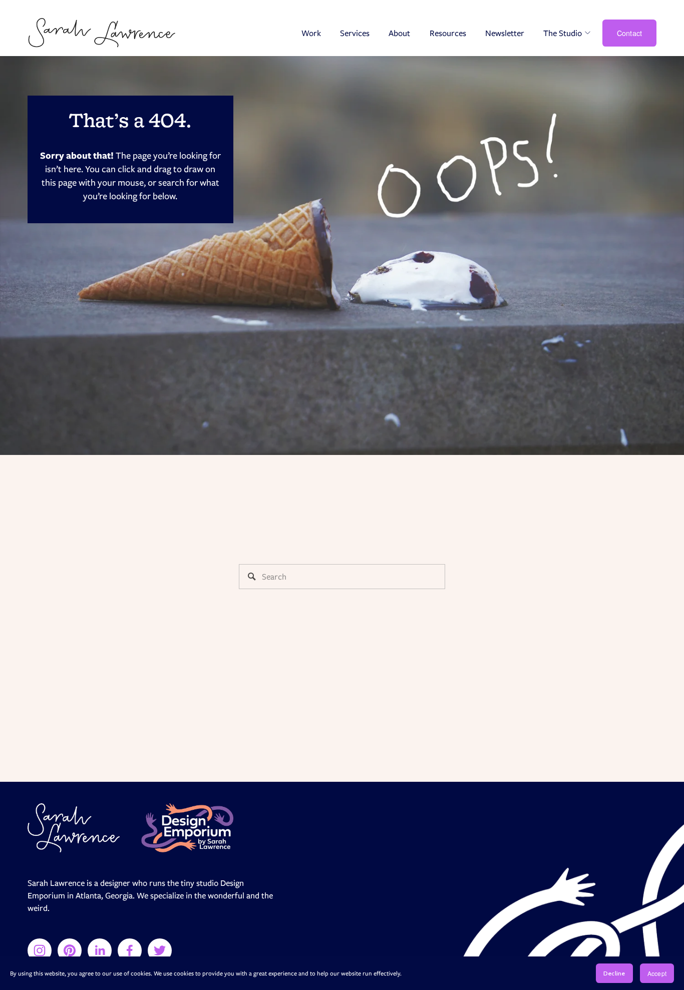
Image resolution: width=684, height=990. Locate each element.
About (399, 33)
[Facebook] (130, 950)
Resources (448, 33)
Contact (629, 33)
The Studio (562, 33)
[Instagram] (40, 950)
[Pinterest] (70, 950)
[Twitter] (160, 950)
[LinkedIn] (100, 950)
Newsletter (504, 33)
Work (311, 33)
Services (355, 33)
